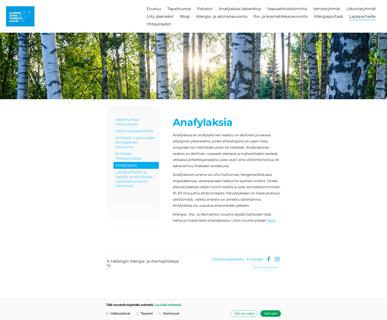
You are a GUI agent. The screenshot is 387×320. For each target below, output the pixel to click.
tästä (271, 220)
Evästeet (255, 259)
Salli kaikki (271, 313)
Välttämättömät (120, 313)
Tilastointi (147, 313)
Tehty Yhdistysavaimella (266, 267)
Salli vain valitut (244, 313)
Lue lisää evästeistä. (168, 304)
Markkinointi (171, 313)
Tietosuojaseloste (227, 259)
